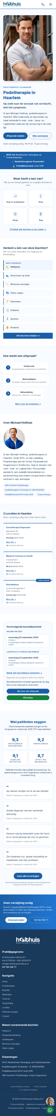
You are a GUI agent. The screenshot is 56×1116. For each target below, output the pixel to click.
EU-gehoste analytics (28, 1090)
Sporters (12, 318)
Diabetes (12, 310)
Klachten (6, 990)
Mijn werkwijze (40, 135)
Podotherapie (8, 986)
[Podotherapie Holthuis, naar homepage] (12, 4)
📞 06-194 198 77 (39, 920)
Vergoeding (7, 1003)
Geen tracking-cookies (19, 1087)
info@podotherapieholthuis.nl (15, 964)
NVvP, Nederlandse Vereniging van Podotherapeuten (26, 1062)
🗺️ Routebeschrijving (14, 545)
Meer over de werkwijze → (28, 404)
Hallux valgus (14, 292)
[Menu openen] (50, 4)
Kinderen (12, 327)
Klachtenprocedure (16, 1108)
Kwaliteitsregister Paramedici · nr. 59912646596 (23, 1066)
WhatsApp (28, 697)
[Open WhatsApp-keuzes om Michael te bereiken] (50, 1110)
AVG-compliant (40, 1087)
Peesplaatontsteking (11, 1035)
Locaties (6, 1007)
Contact (5, 1016)
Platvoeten (13, 301)
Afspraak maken (15, 135)
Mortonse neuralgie (17, 284)
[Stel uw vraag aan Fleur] (50, 1101)
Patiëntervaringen (10, 1012)
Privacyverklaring (17, 1104)
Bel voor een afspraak (28, 691)
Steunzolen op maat (18, 275)
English (45, 1108)
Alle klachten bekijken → (28, 335)
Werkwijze (7, 994)
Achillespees (8, 1039)
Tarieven (6, 999)
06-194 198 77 (9, 967)
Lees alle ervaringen (28, 876)
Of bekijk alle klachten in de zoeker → (28, 229)
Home (4, 981)
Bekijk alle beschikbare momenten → (24, 673)
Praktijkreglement (33, 1108)
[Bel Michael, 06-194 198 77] (43, 4)
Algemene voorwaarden (36, 1104)
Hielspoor (6, 1031)
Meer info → (11, 542)
